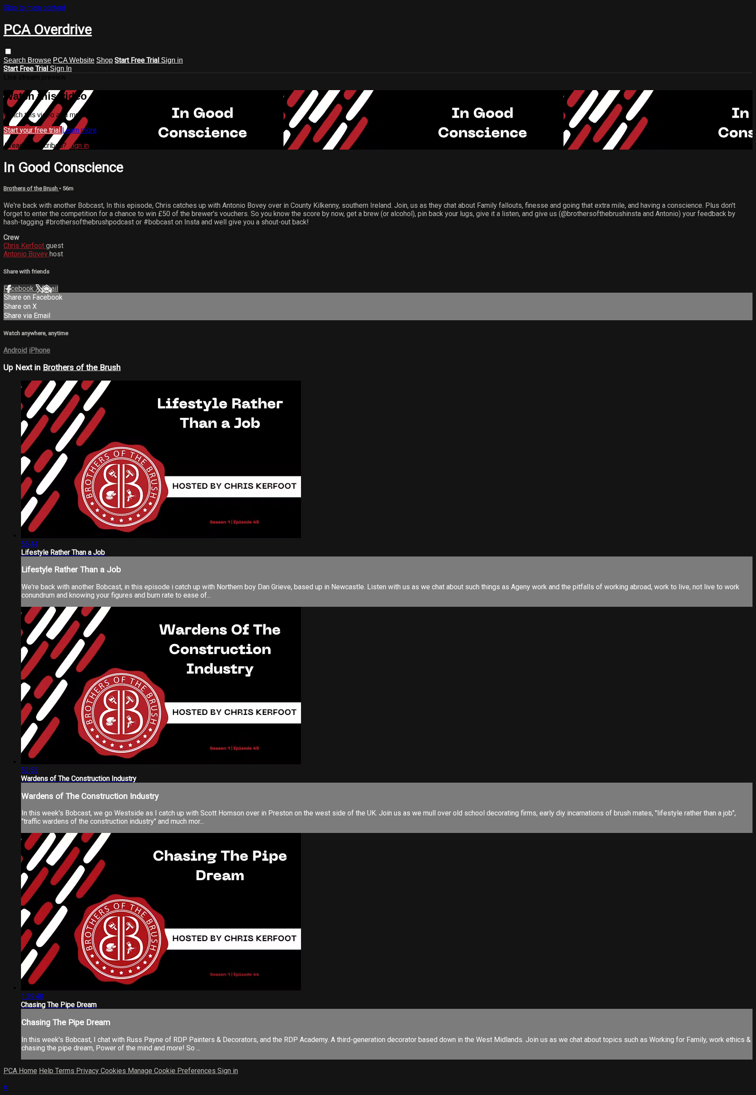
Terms (65, 1071)
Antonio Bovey (26, 254)
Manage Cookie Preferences (172, 1071)
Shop (104, 60)
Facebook (19, 288)
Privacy (88, 1071)
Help (47, 1071)
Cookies (114, 1071)
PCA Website (73, 60)
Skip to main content (35, 7)
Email (50, 288)
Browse (39, 60)
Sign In (61, 68)
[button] (8, 51)
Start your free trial (33, 130)
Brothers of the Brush (31, 188)
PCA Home (20, 1071)
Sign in (172, 60)
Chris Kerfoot (25, 245)
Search (16, 60)
